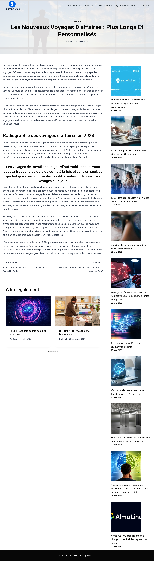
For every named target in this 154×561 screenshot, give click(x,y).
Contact (145, 5)
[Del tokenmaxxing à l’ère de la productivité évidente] (131, 324)
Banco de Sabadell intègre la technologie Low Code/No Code (26, 267)
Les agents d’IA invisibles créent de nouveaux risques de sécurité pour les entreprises (130, 296)
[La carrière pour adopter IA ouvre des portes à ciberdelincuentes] (131, 179)
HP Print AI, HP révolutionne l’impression (74, 332)
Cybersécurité (105, 5)
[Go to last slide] (10, 323)
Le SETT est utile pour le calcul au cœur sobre (28, 332)
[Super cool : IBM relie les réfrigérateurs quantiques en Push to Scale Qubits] (131, 418)
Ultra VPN (72, 555)
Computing (77, 22)
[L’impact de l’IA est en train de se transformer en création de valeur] (131, 371)
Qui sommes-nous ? (126, 5)
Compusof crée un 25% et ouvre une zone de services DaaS (80, 267)
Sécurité (89, 5)
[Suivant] (96, 323)
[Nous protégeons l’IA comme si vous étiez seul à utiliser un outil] (131, 131)
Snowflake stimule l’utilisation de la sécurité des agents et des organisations (128, 103)
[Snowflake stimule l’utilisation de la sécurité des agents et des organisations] (131, 81)
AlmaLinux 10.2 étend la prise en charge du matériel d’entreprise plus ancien (129, 539)
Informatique (74, 5)
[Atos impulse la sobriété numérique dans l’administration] (131, 226)
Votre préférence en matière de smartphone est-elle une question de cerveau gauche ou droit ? (129, 489)
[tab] (48, 351)
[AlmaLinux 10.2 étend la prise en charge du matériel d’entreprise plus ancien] (131, 517)
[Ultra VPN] (12, 5)
